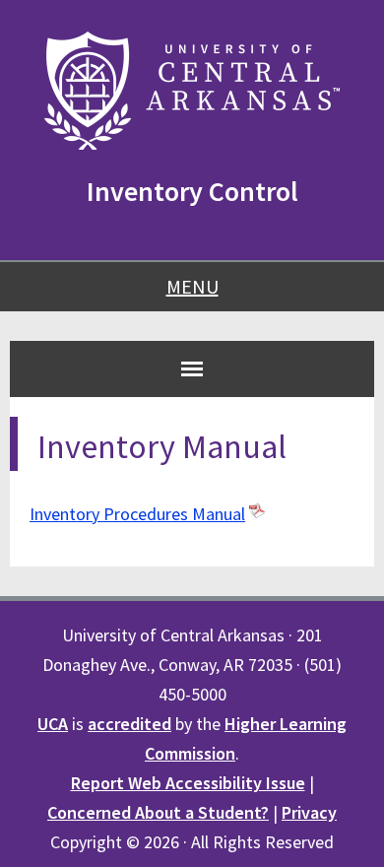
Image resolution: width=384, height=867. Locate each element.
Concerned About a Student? (158, 812)
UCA (52, 723)
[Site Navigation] (192, 368)
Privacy (309, 812)
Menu (192, 286)
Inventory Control (192, 191)
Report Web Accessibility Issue (188, 782)
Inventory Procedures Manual (137, 513)
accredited (129, 723)
